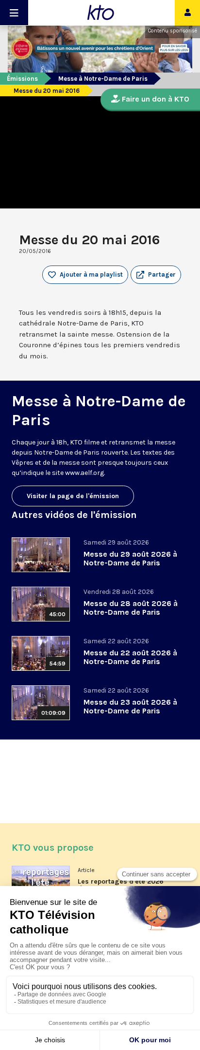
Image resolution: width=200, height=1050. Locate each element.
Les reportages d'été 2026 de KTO (121, 885)
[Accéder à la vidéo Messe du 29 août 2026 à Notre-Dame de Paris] (41, 554)
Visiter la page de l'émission (73, 496)
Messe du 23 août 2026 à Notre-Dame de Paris (130, 706)
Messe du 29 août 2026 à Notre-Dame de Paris (130, 558)
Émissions (22, 78)
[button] (156, 275)
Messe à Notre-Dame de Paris (103, 78)
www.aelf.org (84, 473)
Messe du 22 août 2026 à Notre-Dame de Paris (130, 657)
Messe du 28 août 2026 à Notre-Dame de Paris (130, 608)
